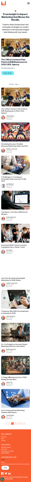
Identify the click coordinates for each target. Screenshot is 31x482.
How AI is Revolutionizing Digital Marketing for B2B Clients (13, 279)
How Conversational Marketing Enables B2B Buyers (12, 411)
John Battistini (10, 316)
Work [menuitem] (2, 438)
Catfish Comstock (11, 149)
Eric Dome (9, 250)
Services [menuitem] (4, 437)
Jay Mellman (10, 184)
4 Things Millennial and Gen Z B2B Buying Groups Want (14, 378)
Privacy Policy (18, 477)
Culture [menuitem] (3, 440)
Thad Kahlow (10, 116)
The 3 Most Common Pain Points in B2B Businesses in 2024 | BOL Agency (14, 62)
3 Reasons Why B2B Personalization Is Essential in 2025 (15, 312)
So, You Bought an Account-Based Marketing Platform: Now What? (14, 345)
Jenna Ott (9, 382)
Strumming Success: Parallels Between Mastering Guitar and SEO (14, 145)
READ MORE (7, 73)
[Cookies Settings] (2, 479)
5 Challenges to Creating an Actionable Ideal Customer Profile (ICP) (13, 179)
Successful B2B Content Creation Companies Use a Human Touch (14, 246)
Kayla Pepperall (11, 217)
